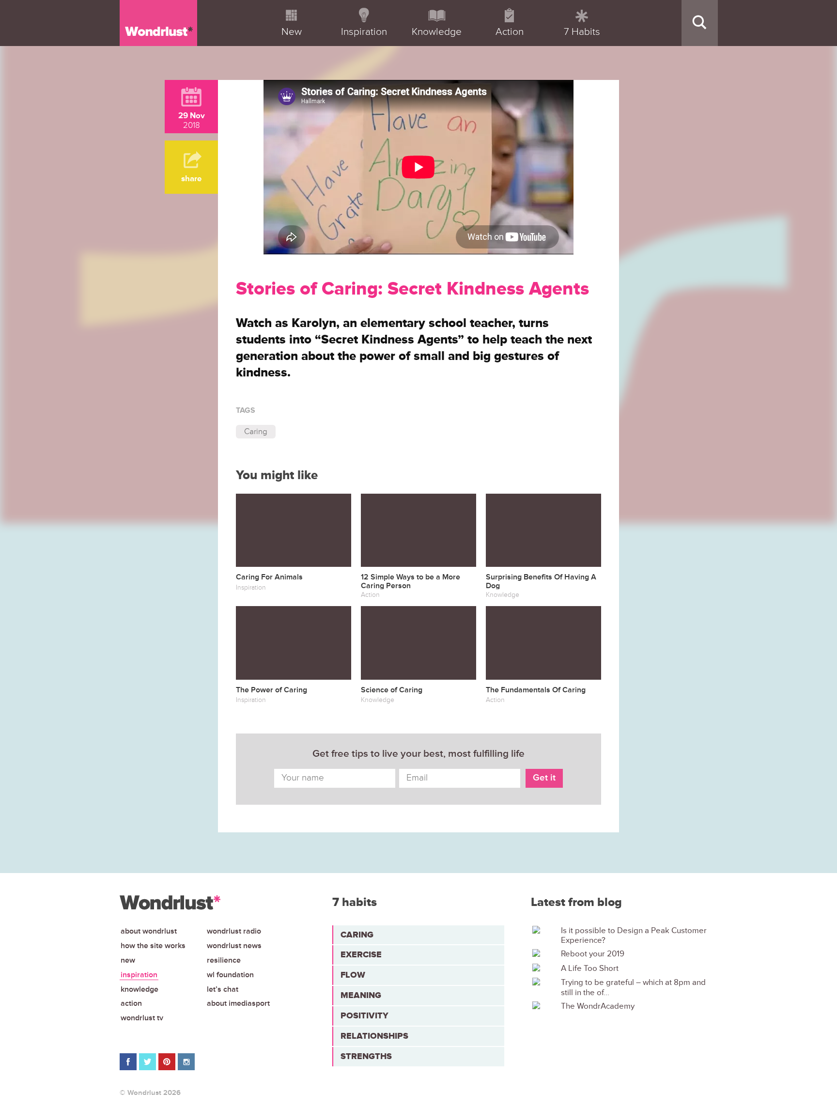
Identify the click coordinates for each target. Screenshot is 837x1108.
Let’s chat (222, 989)
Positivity (364, 1015)
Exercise (361, 954)
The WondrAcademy (598, 1006)
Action (131, 1003)
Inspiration (139, 975)
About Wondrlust (149, 931)
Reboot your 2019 (592, 954)
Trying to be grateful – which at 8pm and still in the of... (633, 987)
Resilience (224, 960)
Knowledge (139, 989)
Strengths (366, 1056)
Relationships (374, 1035)
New (128, 960)
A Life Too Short (590, 968)
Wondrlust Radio (234, 931)
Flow (353, 974)
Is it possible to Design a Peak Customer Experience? (634, 935)
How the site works (153, 946)
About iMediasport (238, 1003)
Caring (255, 431)
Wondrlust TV (142, 1018)
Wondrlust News (234, 946)
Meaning (361, 995)
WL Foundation (230, 975)
